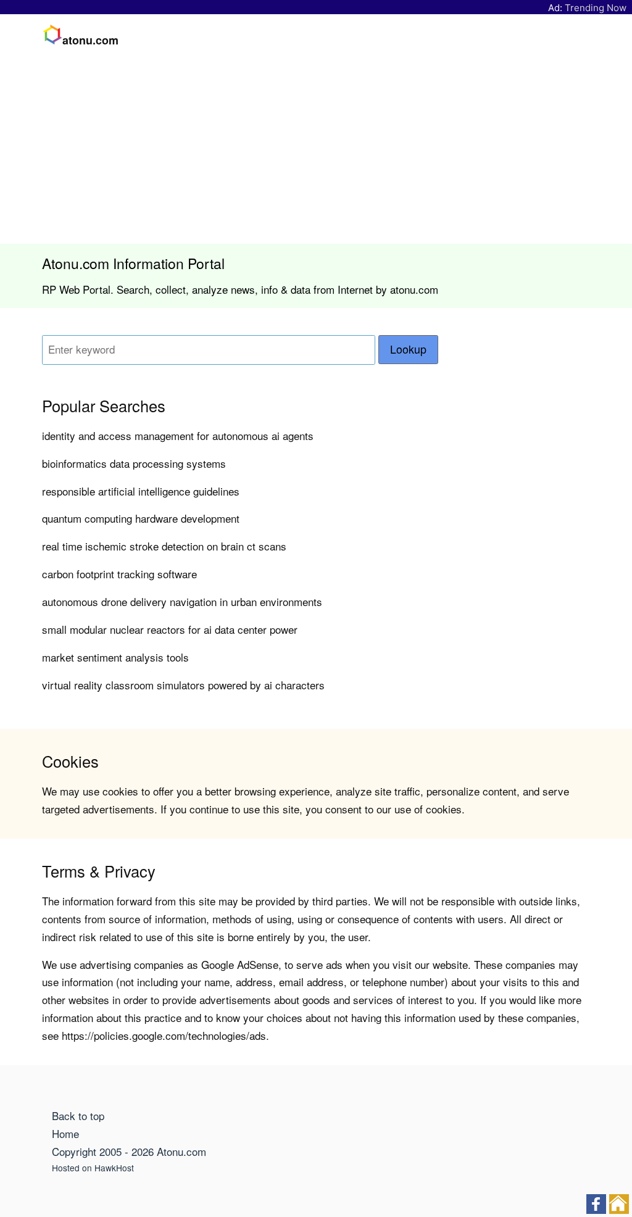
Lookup (408, 349)
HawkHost (114, 1167)
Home (65, 1133)
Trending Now (595, 8)
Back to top (78, 1115)
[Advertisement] (316, 151)
